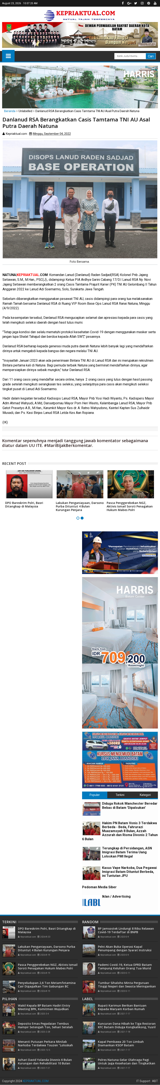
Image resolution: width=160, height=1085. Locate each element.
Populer (95, 795)
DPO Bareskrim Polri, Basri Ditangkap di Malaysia (24, 504)
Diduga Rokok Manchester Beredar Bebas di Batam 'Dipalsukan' (130, 805)
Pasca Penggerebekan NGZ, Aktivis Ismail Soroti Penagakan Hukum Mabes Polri (130, 506)
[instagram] (142, 3)
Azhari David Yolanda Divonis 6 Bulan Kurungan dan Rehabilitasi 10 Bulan (45, 1061)
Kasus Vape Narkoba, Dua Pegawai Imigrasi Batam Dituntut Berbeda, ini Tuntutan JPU (129, 872)
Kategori (145, 795)
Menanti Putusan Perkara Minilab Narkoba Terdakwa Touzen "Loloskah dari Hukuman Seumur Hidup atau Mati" (47, 1045)
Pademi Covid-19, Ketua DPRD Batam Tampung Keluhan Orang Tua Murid (125, 966)
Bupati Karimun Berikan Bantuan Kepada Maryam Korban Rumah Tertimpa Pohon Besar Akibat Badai (124, 1008)
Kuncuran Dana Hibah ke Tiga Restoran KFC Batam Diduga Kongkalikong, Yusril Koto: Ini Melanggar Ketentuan (127, 1027)
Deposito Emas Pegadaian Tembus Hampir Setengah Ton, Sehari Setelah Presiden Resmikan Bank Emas (45, 1027)
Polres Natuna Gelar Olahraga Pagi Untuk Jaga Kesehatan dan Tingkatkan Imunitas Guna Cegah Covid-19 (126, 1063)
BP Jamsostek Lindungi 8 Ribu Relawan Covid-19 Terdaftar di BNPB (126, 930)
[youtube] (155, 3)
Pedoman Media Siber (99, 887)
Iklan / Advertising (116, 896)
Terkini (120, 795)
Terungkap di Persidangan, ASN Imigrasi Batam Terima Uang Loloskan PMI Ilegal (127, 852)
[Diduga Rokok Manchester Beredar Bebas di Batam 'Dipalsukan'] (91, 809)
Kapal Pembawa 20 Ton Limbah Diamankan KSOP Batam (121, 1043)
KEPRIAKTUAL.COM (36, 1081)
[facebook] (123, 3)
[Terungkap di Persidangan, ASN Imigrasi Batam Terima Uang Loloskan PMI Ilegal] (91, 853)
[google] (129, 3)
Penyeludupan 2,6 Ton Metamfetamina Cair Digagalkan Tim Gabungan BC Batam (47, 986)
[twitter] (136, 3)
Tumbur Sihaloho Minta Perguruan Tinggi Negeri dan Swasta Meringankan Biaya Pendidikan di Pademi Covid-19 (127, 986)
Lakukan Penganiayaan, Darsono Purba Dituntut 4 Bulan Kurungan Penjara (80, 506)
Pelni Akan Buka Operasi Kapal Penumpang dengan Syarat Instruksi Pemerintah (124, 950)
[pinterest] (148, 3)
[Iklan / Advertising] (91, 902)
